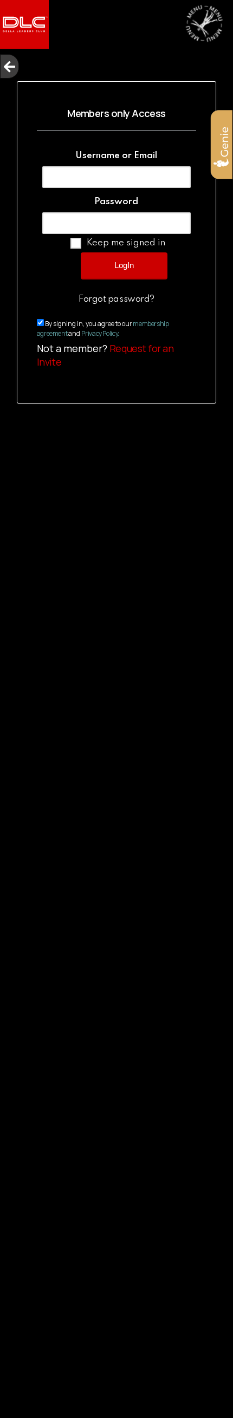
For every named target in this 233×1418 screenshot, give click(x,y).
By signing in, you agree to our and (103, 328)
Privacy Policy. (100, 333)
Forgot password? (116, 299)
